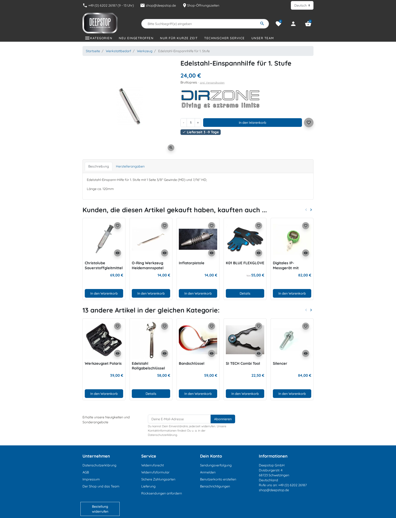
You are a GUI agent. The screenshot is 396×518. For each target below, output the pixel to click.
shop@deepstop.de (158, 5)
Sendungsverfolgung (216, 465)
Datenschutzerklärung (99, 465)
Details (245, 293)
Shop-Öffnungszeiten (200, 5)
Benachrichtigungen (215, 486)
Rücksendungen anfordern (161, 493)
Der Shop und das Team (100, 486)
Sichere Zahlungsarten (158, 479)
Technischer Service (224, 38)
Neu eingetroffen (136, 38)
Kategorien (101, 38)
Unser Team (262, 38)
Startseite (93, 51)
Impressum (91, 479)
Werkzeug (144, 51)
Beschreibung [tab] (98, 166)
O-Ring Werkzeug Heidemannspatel (148, 265)
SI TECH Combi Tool (243, 363)
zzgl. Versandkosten (212, 82)
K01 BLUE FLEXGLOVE (245, 263)
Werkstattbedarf (118, 51)
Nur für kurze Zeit (179, 38)
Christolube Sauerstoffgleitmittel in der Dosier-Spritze (104, 268)
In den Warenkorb (252, 122)
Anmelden (208, 472)
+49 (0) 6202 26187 (292, 485)
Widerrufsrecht (152, 465)
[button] (308, 23)
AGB (85, 472)
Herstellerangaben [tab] (130, 166)
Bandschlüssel (191, 363)
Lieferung (148, 486)
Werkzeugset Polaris (103, 363)
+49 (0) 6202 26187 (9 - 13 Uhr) (108, 5)
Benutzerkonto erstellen (218, 479)
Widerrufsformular (155, 472)
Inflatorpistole (191, 263)
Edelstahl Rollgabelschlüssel (148, 366)
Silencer (280, 363)
